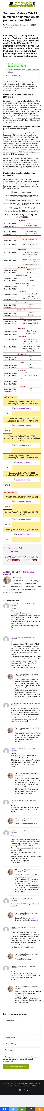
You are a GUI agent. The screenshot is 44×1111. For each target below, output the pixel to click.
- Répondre (14, 705)
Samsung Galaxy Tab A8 (17, 66)
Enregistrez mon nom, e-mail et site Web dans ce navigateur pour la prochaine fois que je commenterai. (21, 1059)
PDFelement (19, 996)
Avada (38, 1083)
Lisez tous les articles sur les (21, 558)
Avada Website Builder (26, 1083)
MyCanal (34, 920)
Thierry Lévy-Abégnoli (13, 25)
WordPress (33, 1086)
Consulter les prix (14, 75)
